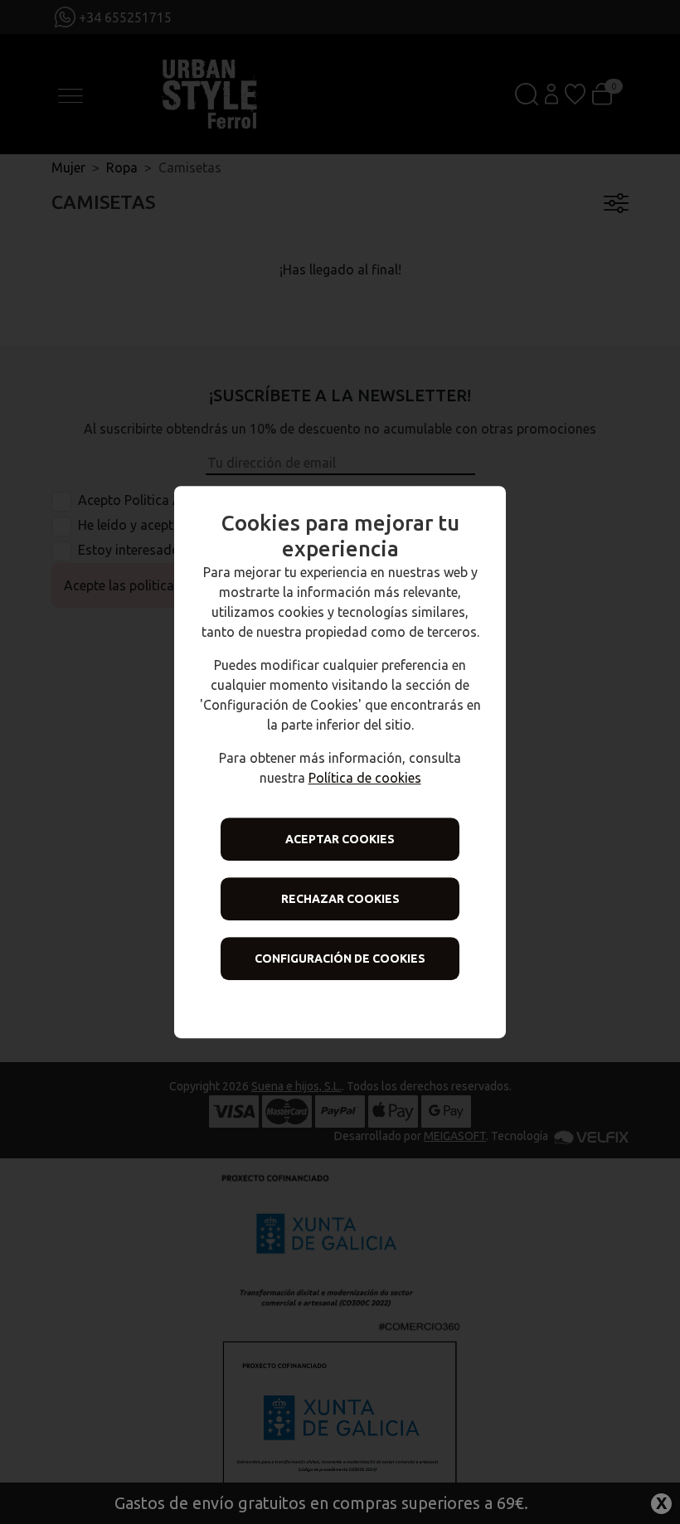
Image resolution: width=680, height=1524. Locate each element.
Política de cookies (364, 777)
